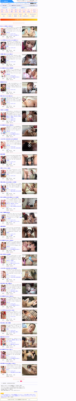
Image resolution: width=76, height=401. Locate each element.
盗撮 (24, 11)
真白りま (7, 60)
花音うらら (17, 339)
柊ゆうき (7, 369)
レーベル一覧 (13, 7)
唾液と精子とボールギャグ (15, 344)
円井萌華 (7, 160)
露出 (2, 11)
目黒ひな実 (8, 145)
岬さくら (7, 355)
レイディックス (13, 33)
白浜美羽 (12, 117)
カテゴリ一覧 (4, 7)
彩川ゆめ (9, 218)
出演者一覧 (22, 7)
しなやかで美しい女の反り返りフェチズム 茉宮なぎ (8, 268)
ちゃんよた (16, 203)
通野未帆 (13, 339)
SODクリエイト (3, 14)
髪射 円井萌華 (2, 154)
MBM (25, 14)
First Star (20, 14)
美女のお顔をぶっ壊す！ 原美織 (5, 322)
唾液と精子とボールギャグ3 (4, 336)
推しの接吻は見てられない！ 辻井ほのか (6, 240)
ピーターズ (10, 14)
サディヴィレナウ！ (33, 14)
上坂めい (7, 174)
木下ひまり (8, 88)
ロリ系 (34, 11)
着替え (12, 11)
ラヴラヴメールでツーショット (26, 395)
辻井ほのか (8, 246)
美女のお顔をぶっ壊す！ (14, 331)
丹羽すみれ (12, 203)
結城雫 (7, 46)
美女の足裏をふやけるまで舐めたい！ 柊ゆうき (7, 363)
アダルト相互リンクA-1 (7, 395)
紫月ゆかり (8, 117)
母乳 (16, 11)
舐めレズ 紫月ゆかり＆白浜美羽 (5, 254)
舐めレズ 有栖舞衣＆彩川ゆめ (5, 212)
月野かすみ (8, 131)
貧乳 (20, 11)
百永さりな (8, 203)
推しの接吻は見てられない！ (15, 249)
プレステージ (15, 14)
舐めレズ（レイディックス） (15, 221)
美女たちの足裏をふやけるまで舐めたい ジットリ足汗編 (9, 197)
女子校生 (28, 11)
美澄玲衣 (7, 232)
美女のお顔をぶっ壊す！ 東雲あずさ (6, 283)
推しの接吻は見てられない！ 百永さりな (6, 296)
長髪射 (12, 235)
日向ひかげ (8, 32)
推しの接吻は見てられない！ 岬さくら (6, 349)
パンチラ (6, 11)
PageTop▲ (35, 391)
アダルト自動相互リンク (16, 395)
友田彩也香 (8, 74)
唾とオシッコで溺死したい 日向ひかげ (6, 26)
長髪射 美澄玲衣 (3, 226)
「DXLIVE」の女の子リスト (5, 394)
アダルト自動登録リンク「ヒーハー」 (17, 394)
